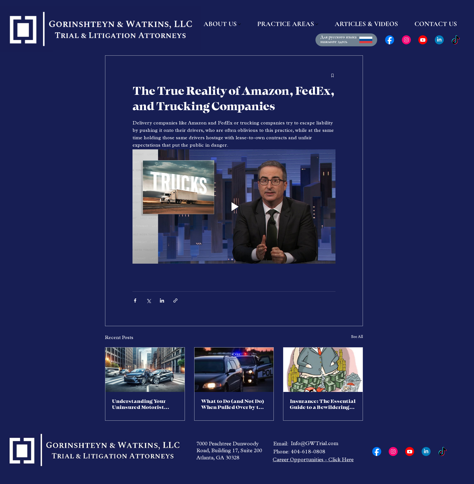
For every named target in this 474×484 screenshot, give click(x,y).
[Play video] (233, 206)
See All (357, 337)
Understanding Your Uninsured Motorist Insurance (139, 404)
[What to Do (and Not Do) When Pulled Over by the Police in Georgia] (234, 370)
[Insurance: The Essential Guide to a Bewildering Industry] (323, 370)
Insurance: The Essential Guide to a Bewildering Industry (323, 404)
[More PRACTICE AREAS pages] (316, 24)
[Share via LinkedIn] (162, 300)
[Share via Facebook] (135, 300)
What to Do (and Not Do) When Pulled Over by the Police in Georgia (233, 404)
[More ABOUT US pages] (239, 24)
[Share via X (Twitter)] (148, 300)
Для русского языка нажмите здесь (338, 39)
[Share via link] (175, 300)
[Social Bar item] (389, 39)
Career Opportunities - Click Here (313, 460)
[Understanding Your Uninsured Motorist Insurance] (145, 370)
